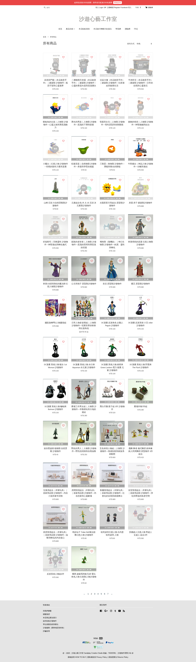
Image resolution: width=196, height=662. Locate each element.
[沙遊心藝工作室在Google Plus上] (106, 611)
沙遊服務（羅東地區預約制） (54, 628)
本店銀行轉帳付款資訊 (102, 29)
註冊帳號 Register (113, 7)
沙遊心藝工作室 (98, 19)
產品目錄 (70, 29)
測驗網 (127, 29)
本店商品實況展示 (50, 618)
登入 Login (99, 7)
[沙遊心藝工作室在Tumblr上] (115, 611)
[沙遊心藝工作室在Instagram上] (111, 611)
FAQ (136, 29)
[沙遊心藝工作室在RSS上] (124, 611)
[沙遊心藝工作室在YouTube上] (119, 611)
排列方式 (130, 44)
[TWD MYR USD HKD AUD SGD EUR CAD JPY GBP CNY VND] (138, 7)
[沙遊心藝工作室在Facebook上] (101, 611)
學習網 (118, 29)
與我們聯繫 (47, 611)
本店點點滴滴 (84, 29)
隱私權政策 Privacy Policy (97, 657)
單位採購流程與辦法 (50, 624)
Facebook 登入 (126, 7)
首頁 (60, 29)
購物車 (150, 7)
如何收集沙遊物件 (50, 621)
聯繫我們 (46, 614)
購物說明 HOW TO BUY (77, 657)
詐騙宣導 (46, 631)
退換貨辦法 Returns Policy (118, 657)
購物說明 (117, 3)
